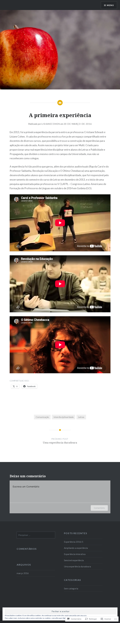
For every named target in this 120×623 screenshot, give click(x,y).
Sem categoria (71, 588)
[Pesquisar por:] (36, 535)
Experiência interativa (74, 554)
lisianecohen (50, 124)
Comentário (99, 508)
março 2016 (23, 573)
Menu (110, 5)
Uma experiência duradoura (77, 566)
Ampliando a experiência (76, 548)
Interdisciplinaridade (64, 417)
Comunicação (42, 417)
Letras (81, 417)
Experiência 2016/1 (73, 541)
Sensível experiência (74, 560)
